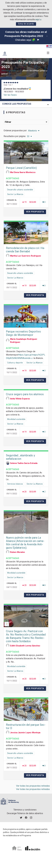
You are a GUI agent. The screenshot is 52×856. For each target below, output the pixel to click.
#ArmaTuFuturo (10, 70)
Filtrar (8, 122)
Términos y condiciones (24, 809)
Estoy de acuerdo (26, 24)
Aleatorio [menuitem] (32, 131)
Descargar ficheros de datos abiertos (25, 813)
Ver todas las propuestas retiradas (33, 786)
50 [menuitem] (28, 136)
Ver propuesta (36, 212)
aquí (38, 19)
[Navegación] (48, 53)
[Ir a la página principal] (4, 53)
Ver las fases (10, 95)
